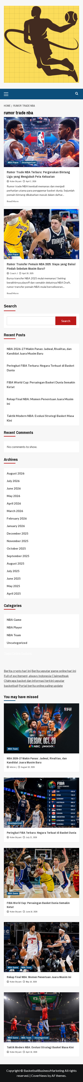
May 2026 (13, 496)
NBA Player (13, 162)
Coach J (14, 273)
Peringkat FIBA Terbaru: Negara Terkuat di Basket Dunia (40, 368)
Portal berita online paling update (41, 685)
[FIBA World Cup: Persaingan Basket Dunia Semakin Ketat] (41, 873)
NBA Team (14, 635)
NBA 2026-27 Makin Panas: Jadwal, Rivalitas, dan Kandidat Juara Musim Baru (39, 351)
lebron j (13, 767)
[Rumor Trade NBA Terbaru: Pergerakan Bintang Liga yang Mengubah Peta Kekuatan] (41, 142)
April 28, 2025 (28, 273)
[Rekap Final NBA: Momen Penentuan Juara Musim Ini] (41, 947)
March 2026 (15, 511)
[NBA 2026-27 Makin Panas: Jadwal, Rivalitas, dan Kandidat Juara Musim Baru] (41, 728)
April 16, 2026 (31, 1052)
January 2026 (16, 526)
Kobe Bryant (15, 181)
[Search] (76, 93)
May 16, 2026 (31, 981)
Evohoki (26, 653)
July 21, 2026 (31, 837)
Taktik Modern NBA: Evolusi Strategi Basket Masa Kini (40, 418)
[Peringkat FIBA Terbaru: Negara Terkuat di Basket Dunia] (41, 803)
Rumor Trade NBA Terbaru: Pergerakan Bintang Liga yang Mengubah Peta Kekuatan (38, 174)
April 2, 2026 (31, 181)
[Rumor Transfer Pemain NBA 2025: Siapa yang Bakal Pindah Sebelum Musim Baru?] (41, 234)
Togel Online (12, 653)
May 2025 (13, 586)
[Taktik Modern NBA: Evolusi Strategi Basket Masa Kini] (41, 1017)
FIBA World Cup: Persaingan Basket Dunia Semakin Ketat (41, 385)
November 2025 (17, 541)
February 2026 (17, 518)
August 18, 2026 (28, 767)
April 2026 (14, 503)
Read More (13, 201)
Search (10, 306)
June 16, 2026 (31, 911)
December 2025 (17, 533)
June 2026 (14, 488)
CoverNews (39, 1075)
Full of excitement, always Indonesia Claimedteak (36, 676)
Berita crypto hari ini (17, 671)
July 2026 (13, 481)
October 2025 (16, 548)
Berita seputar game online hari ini (53, 671)
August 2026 (15, 473)
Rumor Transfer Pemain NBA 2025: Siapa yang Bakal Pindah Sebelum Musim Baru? (41, 266)
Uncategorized (29, 162)
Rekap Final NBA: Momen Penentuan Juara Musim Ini (40, 401)
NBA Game (14, 619)
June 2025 (14, 578)
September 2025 (18, 556)
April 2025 (14, 593)
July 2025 (13, 571)
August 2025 (15, 563)
